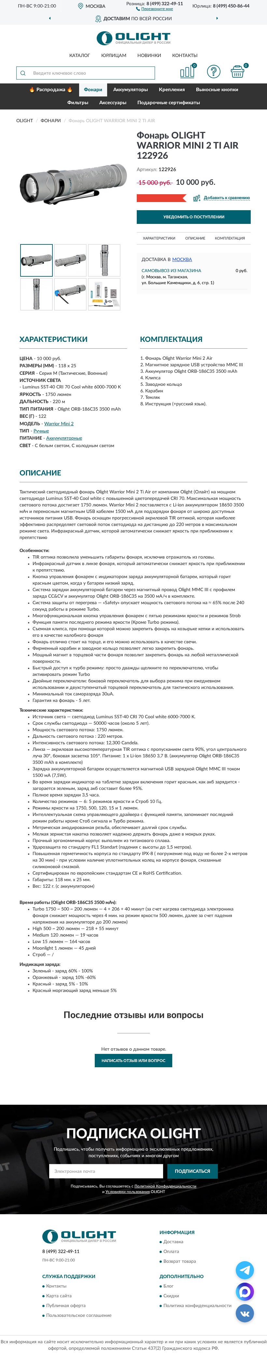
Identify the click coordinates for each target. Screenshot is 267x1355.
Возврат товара (179, 1262)
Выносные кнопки (217, 89)
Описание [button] (195, 238)
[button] (154, 8)
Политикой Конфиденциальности (165, 1186)
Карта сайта (59, 1296)
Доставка (173, 1242)
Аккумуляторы (130, 89)
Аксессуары (112, 102)
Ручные (41, 431)
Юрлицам (113, 55)
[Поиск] (22, 73)
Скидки (171, 1296)
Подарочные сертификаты (168, 102)
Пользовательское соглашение (78, 1315)
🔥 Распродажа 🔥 (51, 89)
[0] (238, 71)
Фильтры (77, 102)
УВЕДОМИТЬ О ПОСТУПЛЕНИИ (193, 217)
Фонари (93, 89)
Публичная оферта (66, 1306)
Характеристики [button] (159, 238)
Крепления (172, 89)
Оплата (171, 1252)
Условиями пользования (127, 1192)
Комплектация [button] (230, 238)
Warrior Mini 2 (59, 424)
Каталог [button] (79, 55)
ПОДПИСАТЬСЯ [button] (192, 1171)
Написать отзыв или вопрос (133, 1061)
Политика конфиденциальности (197, 1306)
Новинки (149, 55)
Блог (168, 1286)
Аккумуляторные (64, 438)
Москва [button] (182, 259)
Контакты (185, 55)
